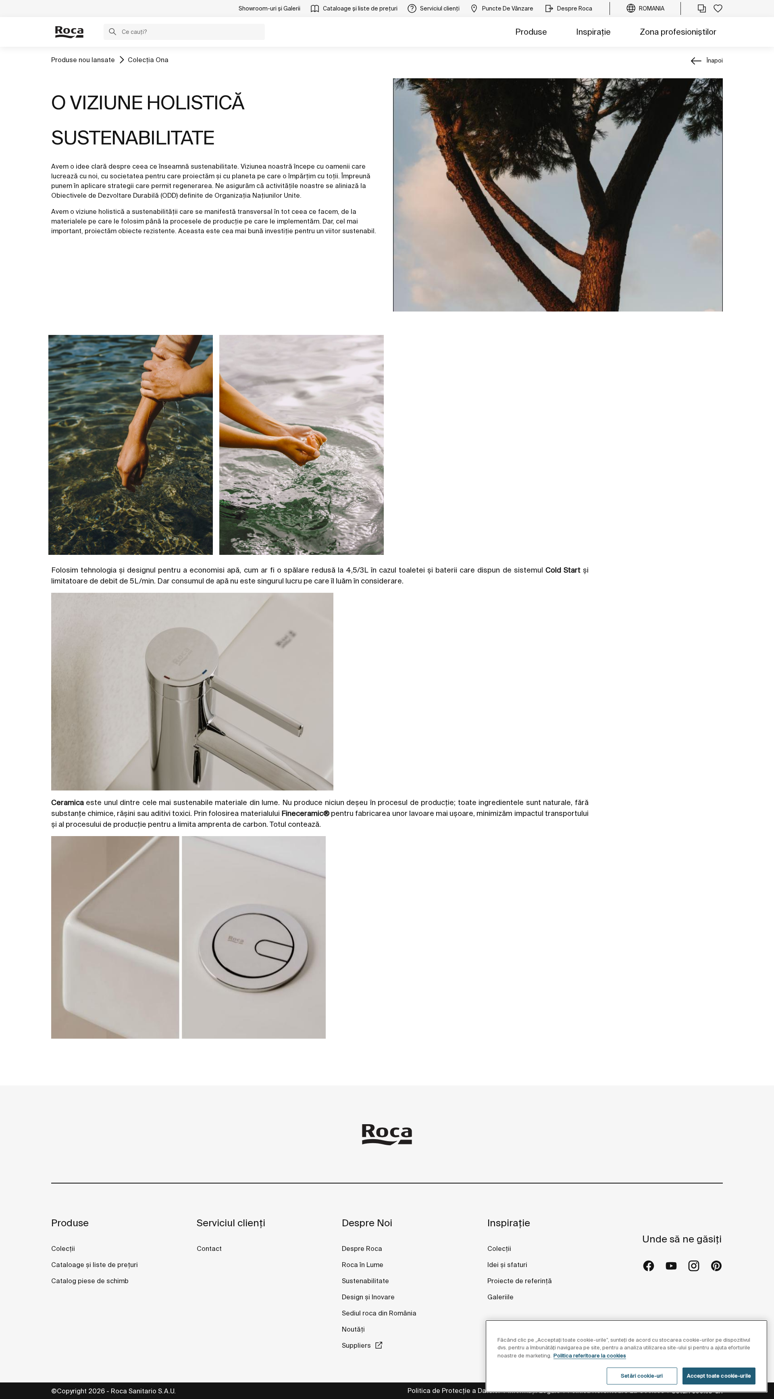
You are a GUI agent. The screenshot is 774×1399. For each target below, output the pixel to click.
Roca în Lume (362, 1264)
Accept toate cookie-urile (719, 1376)
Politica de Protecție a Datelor (455, 1390)
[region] (626, 1356)
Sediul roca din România (379, 1313)
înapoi (715, 60)
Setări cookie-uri (642, 1376)
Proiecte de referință (519, 1280)
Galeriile (500, 1297)
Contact (209, 1248)
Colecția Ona (148, 59)
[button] (112, 32)
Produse (531, 31)
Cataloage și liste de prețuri (94, 1264)
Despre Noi (367, 1222)
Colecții (63, 1248)
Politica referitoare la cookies (589, 1356)
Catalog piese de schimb (90, 1280)
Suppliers (356, 1345)
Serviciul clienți (231, 1222)
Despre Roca (362, 1248)
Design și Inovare (368, 1297)
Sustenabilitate (365, 1280)
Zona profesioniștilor (678, 31)
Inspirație (593, 31)
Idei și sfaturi (507, 1264)
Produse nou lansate (83, 59)
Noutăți (354, 1329)
